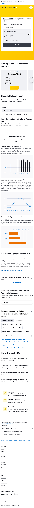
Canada (15, 440)
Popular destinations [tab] (7, 324)
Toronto (29, 440)
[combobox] (18, 110)
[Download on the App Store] (14, 494)
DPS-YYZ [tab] (17, 131)
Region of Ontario (22, 440)
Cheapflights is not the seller (10, 428)
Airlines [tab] (27, 331)
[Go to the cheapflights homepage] (11, 7)
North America (9, 440)
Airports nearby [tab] (6, 327)
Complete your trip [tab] (17, 331)
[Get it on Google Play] (5, 494)
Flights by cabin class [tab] (7, 320)
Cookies (3, 3)
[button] (32, 2)
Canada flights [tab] (6, 331)
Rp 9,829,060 (8, 19)
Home (2, 440)
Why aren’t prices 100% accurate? (11, 434)
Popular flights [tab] (19, 320)
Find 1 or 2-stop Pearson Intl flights (10, 270)
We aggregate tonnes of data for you (12, 431)
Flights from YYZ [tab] (17, 327)
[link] (14, 88)
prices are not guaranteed (7, 423)
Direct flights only (10, 27)
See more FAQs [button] (17, 282)
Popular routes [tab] (19, 324)
